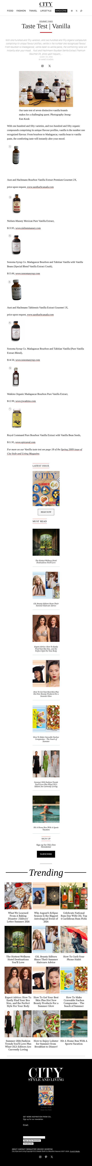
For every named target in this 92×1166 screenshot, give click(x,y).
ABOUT (14, 1149)
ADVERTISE (49, 1149)
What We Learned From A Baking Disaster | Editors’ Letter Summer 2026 (18, 917)
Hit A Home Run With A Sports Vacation (46, 828)
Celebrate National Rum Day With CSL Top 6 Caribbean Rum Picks (74, 915)
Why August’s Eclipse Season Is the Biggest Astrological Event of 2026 (46, 917)
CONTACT (21, 1149)
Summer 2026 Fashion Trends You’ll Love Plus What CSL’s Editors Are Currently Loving (46, 784)
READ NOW (46, 512)
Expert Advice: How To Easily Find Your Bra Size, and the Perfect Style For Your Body (46, 649)
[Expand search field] (81, 11)
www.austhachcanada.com (40, 187)
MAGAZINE (61, 10)
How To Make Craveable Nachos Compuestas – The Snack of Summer (46, 739)
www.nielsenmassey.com (28, 228)
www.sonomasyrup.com (27, 273)
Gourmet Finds (46, 21)
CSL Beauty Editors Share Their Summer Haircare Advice (46, 605)
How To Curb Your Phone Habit (73, 958)
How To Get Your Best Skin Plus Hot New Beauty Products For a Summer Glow (46, 694)
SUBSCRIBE (46, 854)
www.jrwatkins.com (25, 401)
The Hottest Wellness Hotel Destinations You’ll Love (46, 562)
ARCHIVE (40, 1149)
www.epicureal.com (25, 442)
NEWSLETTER (31, 1149)
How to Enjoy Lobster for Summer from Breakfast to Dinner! (46, 1043)
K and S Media (75, 1151)
